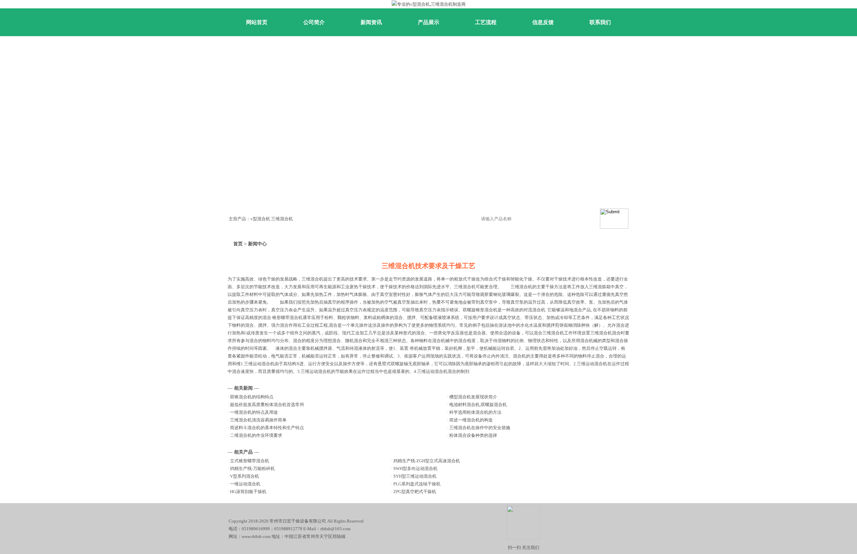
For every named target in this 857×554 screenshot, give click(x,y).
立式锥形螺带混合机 (249, 460)
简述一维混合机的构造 (471, 419)
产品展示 (428, 22)
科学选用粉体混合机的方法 (475, 412)
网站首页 (256, 22)
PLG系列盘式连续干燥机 (417, 483)
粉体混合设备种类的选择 (473, 435)
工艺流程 (485, 22)
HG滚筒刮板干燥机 (248, 491)
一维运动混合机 (245, 483)
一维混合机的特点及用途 (254, 412)
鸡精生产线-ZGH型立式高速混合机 (426, 460)
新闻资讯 (371, 22)
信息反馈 (543, 22)
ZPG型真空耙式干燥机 (414, 491)
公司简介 (314, 22)
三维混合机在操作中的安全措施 (479, 427)
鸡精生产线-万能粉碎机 (252, 468)
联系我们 (600, 22)
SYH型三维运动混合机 (415, 476)
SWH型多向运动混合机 (415, 468)
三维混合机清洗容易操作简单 (258, 419)
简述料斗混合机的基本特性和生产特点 (267, 427)
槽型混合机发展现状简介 (473, 396)
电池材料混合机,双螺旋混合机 (478, 404)
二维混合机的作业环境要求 (256, 435)
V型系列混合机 (244, 476)
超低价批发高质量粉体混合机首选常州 (267, 404)
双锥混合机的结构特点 (252, 396)
